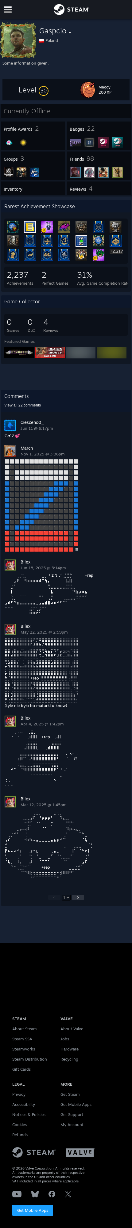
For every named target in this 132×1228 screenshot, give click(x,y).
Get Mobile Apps (32, 1210)
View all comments (22, 405)
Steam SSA (22, 1038)
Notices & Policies (28, 1114)
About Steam (24, 1028)
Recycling (69, 1059)
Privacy (18, 1094)
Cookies (19, 1124)
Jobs (64, 1038)
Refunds (20, 1134)
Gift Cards (21, 1069)
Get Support (71, 1114)
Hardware (69, 1048)
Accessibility (23, 1104)
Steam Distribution (29, 1059)
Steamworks (23, 1048)
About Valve (71, 1028)
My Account (71, 1124)
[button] (33, 90)
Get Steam (70, 1094)
